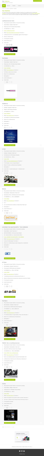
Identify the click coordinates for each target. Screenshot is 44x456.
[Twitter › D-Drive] (5, 408)
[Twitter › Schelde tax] (5, 127)
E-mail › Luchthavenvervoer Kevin (9, 30)
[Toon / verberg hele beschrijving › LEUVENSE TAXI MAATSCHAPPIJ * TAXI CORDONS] (22, 241)
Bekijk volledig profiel (10, 54)
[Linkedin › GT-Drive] (9, 286)
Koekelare (11, 304)
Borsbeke (11, 266)
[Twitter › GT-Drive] (5, 286)
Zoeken (14, 5)
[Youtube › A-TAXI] (11, 173)
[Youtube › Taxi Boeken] (11, 82)
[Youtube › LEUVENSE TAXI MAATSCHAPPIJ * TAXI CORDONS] (11, 249)
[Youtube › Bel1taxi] (11, 213)
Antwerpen (5, 107)
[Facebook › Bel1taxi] (7, 213)
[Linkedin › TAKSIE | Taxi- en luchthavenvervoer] (9, 367)
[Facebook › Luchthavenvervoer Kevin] (7, 45)
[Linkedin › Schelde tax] (9, 127)
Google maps (15, 24)
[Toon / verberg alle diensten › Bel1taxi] (22, 204)
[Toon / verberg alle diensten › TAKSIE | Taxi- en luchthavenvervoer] (22, 358)
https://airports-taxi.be (10, 115)
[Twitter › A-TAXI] (5, 173)
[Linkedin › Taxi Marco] (9, 325)
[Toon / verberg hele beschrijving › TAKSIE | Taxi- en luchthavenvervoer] (22, 356)
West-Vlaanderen (6, 304)
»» (13, 18)
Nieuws (8, 5)
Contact (19, 5)
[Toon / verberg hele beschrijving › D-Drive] (22, 397)
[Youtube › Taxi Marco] (11, 325)
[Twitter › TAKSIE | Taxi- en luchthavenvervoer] (5, 367)
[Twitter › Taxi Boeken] (5, 82)
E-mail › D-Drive (6, 393)
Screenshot (22, 32)
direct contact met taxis (36, 13)
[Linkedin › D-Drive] (9, 408)
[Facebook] (22, 451)
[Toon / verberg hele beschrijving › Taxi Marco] (22, 314)
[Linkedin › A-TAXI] (9, 173)
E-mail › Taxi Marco (7, 310)
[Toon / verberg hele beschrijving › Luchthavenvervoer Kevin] (22, 34)
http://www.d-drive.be (10, 395)
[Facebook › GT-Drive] (7, 286)
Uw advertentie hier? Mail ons (22, 441)
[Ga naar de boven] (41, 54)
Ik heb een (37, 0)
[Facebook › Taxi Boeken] (7, 82)
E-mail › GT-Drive (6, 272)
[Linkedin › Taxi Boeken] (9, 82)
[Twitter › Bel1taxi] (5, 213)
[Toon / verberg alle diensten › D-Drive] (22, 399)
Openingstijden (7, 121)
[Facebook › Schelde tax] (7, 127)
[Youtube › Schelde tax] (11, 127)
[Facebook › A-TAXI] (7, 173)
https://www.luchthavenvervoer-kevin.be (13, 32)
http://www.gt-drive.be (10, 274)
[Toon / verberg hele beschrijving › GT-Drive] (22, 276)
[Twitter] (20, 451)
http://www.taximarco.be (10, 312)
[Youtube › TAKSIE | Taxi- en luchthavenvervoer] (11, 367)
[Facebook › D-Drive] (7, 408)
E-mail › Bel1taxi (6, 198)
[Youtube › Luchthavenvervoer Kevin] (11, 45)
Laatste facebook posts (8, 40)
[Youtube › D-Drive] (11, 408)
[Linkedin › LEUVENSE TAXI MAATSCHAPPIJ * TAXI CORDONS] (9, 249)
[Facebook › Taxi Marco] (7, 325)
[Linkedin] (24, 451)
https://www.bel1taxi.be (10, 200)
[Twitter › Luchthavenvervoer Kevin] (5, 45)
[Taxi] (4, 5)
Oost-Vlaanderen (6, 192)
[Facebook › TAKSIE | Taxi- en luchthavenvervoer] (7, 367)
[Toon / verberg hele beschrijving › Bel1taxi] (22, 202)
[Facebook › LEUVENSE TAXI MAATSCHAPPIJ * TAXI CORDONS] (7, 249)
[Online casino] (23, 431)
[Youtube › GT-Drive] (11, 286)
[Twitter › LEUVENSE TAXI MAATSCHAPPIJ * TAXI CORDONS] (5, 249)
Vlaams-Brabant (6, 24)
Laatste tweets (6, 123)
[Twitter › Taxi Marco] (5, 325)
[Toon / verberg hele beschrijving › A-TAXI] (22, 163)
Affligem (11, 387)
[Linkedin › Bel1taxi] (9, 213)
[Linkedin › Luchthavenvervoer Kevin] (9, 45)
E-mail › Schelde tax (7, 113)
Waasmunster (12, 192)
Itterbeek (11, 24)
